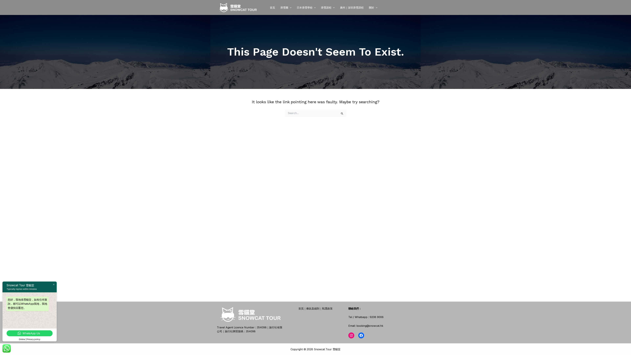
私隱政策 (327, 308)
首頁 (272, 7)
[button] (290, 7)
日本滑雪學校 (305, 7)
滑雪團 (284, 7)
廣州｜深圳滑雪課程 (352, 7)
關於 (371, 7)
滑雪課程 (326, 7)
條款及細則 (312, 308)
